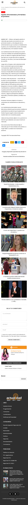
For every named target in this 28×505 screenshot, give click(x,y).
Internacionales (7, 433)
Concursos (6, 411)
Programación (7, 409)
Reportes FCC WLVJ (8, 463)
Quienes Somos (7, 406)
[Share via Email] (3, 145)
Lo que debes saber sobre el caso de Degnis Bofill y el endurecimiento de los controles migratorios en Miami (17, 486)
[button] (24, 2)
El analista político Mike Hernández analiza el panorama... (14, 277)
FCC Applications (8, 455)
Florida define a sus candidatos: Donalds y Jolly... (14, 300)
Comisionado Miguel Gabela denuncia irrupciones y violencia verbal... (14, 208)
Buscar (3, 376)
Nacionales (6, 430)
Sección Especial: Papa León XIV (12, 425)
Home (2, 7)
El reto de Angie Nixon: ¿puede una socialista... (14, 231)
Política (5, 436)
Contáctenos (7, 414)
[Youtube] (15, 494)
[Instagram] (18, 494)
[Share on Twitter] (19, 142)
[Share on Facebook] (16, 142)
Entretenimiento (7, 441)
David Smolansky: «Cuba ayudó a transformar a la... (14, 185)
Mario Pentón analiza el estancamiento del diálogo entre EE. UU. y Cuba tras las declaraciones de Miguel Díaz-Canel (17, 473)
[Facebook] (10, 494)
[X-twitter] (13, 494)
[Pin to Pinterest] (22, 142)
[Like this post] (12, 142)
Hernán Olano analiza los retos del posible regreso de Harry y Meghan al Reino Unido (17, 480)
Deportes (5, 439)
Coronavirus (6, 444)
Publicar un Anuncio (8, 452)
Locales (5, 428)
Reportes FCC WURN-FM (10, 460)
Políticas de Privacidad (9, 417)
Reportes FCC (7, 458)
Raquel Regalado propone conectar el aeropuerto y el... (14, 254)
